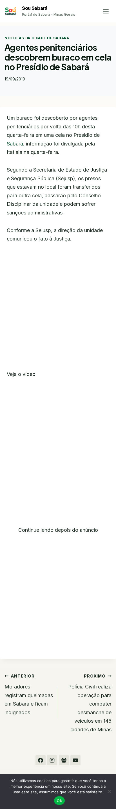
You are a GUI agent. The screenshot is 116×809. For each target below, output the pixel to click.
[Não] (109, 791)
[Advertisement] (58, 310)
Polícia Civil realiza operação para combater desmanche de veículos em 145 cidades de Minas (89, 703)
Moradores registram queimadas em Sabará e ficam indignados (29, 694)
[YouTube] (75, 760)
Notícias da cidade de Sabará (37, 38)
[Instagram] (52, 760)
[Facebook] (40, 760)
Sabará (15, 144)
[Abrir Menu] (105, 11)
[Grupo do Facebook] (64, 760)
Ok (59, 800)
